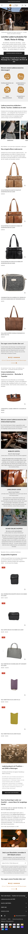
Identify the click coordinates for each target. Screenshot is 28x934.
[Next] (17, 28)
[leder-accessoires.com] (13, 5)
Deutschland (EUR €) (20, 915)
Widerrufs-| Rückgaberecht (7, 921)
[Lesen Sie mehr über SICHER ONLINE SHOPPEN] (14, 517)
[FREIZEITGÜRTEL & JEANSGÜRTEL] (10, 130)
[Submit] (25, 863)
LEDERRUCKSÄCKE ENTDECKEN (14, 53)
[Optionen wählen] (25, 404)
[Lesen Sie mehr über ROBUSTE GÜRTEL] (14, 440)
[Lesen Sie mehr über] (7, 76)
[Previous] (11, 28)
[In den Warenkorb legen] (25, 185)
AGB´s (9, 919)
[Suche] (22, 5)
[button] (25, 5)
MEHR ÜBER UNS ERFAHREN (11, 792)
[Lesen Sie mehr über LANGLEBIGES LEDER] (14, 478)
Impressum (3, 919)
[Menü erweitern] (1, 5)
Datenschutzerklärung (18, 919)
